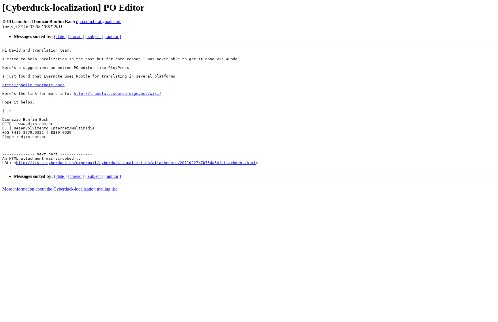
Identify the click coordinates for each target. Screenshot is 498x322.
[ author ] (112, 36)
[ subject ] (94, 36)
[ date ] (60, 36)
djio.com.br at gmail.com (98, 21)
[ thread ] (76, 36)
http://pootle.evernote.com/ (33, 85)
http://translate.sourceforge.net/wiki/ (117, 93)
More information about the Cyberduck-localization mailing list (59, 189)
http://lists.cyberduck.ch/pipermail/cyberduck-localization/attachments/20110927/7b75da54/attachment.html (136, 163)
